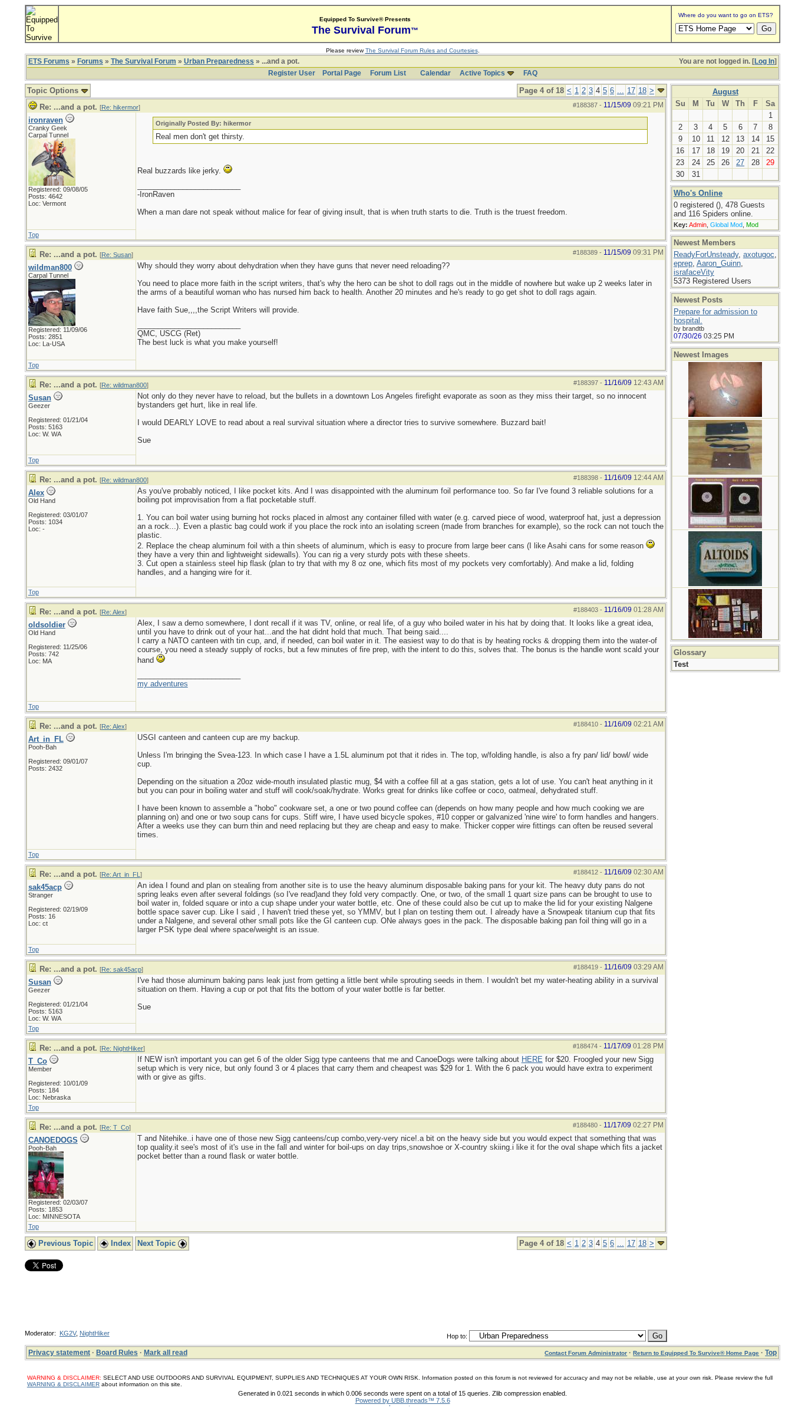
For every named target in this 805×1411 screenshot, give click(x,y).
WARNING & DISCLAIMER (63, 1384)
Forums (90, 61)
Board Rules (117, 1352)
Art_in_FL (46, 739)
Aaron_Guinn (719, 263)
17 (631, 90)
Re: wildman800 (124, 385)
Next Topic (157, 1243)
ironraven (45, 120)
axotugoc (758, 254)
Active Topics (482, 73)
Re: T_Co (115, 1127)
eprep (683, 263)
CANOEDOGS (53, 1140)
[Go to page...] (661, 90)
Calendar (435, 73)
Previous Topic (64, 1243)
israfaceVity (694, 272)
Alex (36, 492)
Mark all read (165, 1352)
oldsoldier (46, 624)
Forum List (388, 73)
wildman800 (50, 267)
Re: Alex (113, 612)
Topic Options (54, 90)
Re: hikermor (119, 107)
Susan (39, 397)
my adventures (162, 683)
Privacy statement (59, 1352)
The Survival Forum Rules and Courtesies (421, 50)
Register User (291, 73)
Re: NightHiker (122, 1048)
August (725, 91)
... (620, 90)
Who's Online (698, 193)
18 (642, 90)
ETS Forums (49, 61)
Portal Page (341, 73)
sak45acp (45, 887)
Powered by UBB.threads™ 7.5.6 (402, 1400)
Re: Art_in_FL (120, 874)
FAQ (530, 73)
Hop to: (457, 1336)
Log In (764, 61)
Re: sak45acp (121, 969)
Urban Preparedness (219, 61)
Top (33, 234)
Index (119, 1243)
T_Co (37, 1061)
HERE (532, 1059)
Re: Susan (116, 254)
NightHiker (95, 1333)
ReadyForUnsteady (706, 254)
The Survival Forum (143, 61)
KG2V (68, 1333)
